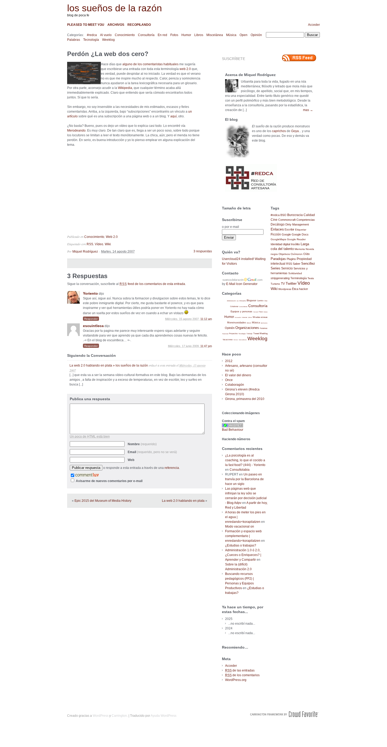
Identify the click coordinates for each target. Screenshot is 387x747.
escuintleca (93, 326)
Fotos (174, 35)
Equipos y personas (241, 311)
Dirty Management (297, 224)
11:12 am (206, 318)
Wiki (108, 244)
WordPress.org (235, 680)
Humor (186, 35)
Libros (198, 35)
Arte (238, 301)
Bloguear (251, 300)
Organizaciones (247, 328)
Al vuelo (106, 35)
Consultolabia (240, 470)
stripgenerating (280, 278)
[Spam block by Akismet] (232, 426)
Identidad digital (280, 244)
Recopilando (139, 25)
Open (243, 35)
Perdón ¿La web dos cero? (107, 53)
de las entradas (240, 670)
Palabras (73, 40)
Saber (296, 263)
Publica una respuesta (90, 399)
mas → (308, 110)
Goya (295, 131)
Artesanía (242, 301)
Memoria (300, 249)
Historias (265, 312)
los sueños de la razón (114, 8)
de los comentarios (242, 675)
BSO (283, 215)
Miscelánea (214, 35)
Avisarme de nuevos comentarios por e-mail (109, 481)
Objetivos (284, 254)
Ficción (276, 234)
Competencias (305, 219)
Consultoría (146, 35)
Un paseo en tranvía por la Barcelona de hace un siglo (244, 479)
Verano (236, 339)
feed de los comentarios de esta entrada (152, 284)
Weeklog (108, 40)
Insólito (295, 244)
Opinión (256, 35)
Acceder (314, 25)
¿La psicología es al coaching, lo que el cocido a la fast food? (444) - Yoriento (245, 460)
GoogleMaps (278, 239)
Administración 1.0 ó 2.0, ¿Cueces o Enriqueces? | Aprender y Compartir (243, 554)
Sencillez (308, 263)
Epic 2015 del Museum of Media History (103, 501)
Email (152, 452)
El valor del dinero (238, 375)
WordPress (100, 716)
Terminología (298, 278)
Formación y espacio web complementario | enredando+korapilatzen (243, 536)
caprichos (279, 131)
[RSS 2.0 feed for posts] (299, 57)
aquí (173, 116)
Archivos (115, 25)
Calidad (309, 215)
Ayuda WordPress (163, 716)
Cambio (260, 301)
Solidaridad (295, 273)
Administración (231, 301)
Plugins (291, 258)
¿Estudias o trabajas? (240, 545)
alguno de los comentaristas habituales (150, 64)
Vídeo (99, 244)
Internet (244, 317)
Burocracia (295, 215)
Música (231, 35)
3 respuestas (203, 251)
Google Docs (300, 234)
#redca (92, 35)
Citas (265, 301)
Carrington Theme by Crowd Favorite (284, 714)
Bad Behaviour (232, 430)
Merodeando (76, 130)
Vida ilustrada (243, 339)
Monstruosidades (236, 322)
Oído (306, 253)
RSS (90, 244)
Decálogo (278, 224)
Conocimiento (125, 35)
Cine (274, 220)
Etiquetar (300, 229)
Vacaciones (228, 339)
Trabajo (249, 333)
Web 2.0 (112, 237)
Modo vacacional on (239, 526)
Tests (310, 278)
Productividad (225, 333)
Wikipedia (125, 88)
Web (131, 460)
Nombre (142, 444)
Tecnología (91, 40)
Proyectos (233, 333)
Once (229, 380)
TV (283, 283)
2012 (228, 361)
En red (162, 35)
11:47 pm (206, 346)
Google (286, 234)
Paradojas (278, 259)
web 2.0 (185, 69)
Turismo (275, 283)
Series (275, 268)
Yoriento (90, 293)
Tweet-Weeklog (260, 333)
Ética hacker (300, 288)
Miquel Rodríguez (85, 251)
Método (249, 323)
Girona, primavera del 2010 (244, 399)
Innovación (238, 317)
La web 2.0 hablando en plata (183, 501)
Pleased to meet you (85, 25)
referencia (172, 468)
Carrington (119, 716)
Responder (91, 318)
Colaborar (234, 306)
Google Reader (296, 239)
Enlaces (277, 229)
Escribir (289, 229)
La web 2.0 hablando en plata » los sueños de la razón (109, 365)
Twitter (291, 283)
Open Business (264, 323)
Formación (255, 312)
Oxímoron (296, 254)
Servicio (287, 268)
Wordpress (284, 289)
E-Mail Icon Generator (241, 284)
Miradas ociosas (260, 317)
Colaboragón (234, 385)
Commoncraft (287, 219)
